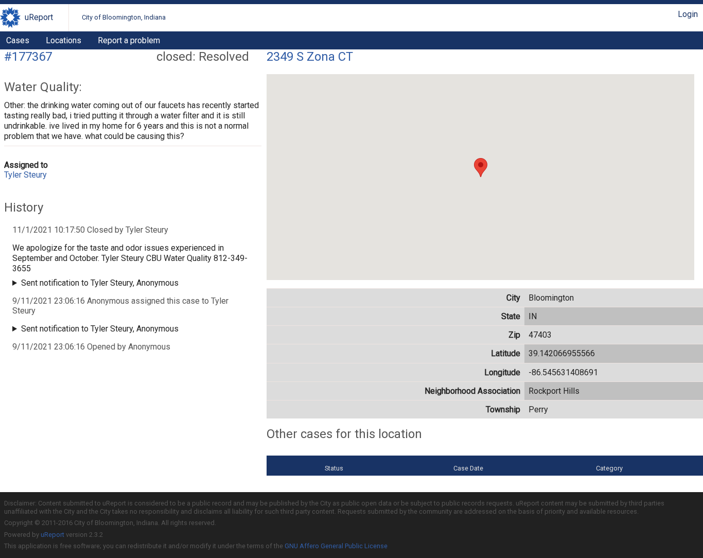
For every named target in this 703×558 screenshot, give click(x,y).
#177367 (28, 56)
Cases (17, 40)
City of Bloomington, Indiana (124, 17)
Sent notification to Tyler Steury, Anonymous (100, 283)
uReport (39, 17)
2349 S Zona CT (310, 56)
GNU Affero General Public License (336, 546)
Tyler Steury (25, 175)
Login (688, 14)
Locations (63, 40)
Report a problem (129, 40)
